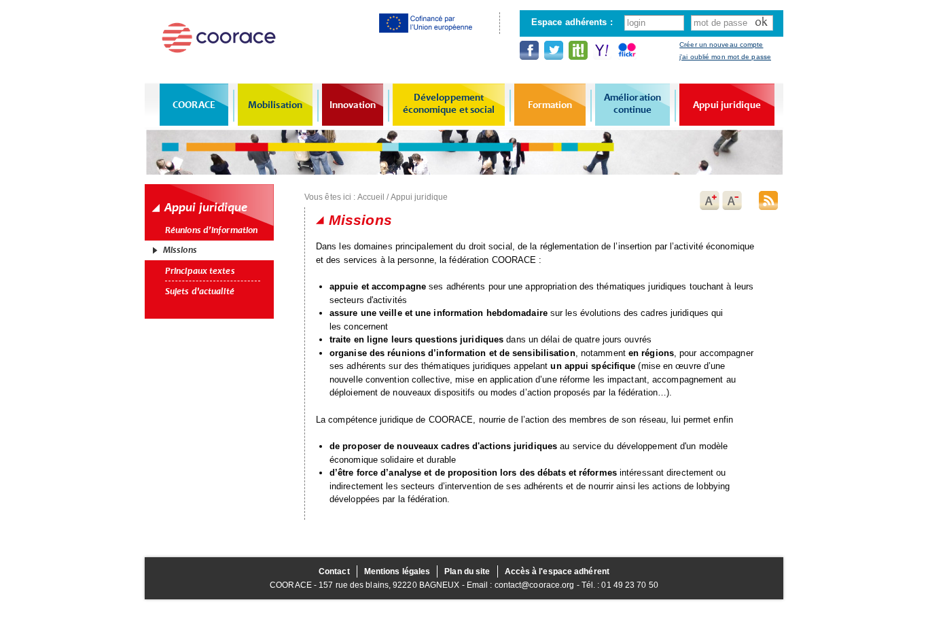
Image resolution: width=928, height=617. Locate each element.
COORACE (194, 105)
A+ (709, 200)
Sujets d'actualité (199, 291)
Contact (334, 571)
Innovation (352, 105)
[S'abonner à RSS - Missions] (768, 200)
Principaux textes (200, 271)
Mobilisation (275, 105)
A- (732, 200)
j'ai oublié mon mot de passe (725, 56)
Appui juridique (727, 105)
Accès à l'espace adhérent (557, 571)
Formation (550, 105)
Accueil (371, 197)
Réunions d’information (211, 230)
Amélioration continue (632, 103)
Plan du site (467, 571)
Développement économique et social (449, 103)
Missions (180, 249)
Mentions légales (397, 571)
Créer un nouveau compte (721, 44)
